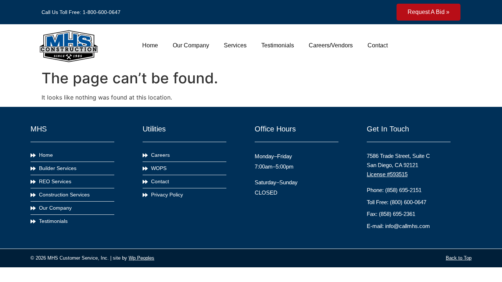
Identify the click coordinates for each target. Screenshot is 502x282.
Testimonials (277, 45)
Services (235, 45)
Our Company (191, 45)
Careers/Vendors (331, 45)
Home (150, 45)
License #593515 (387, 174)
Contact (377, 45)
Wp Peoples (141, 258)
